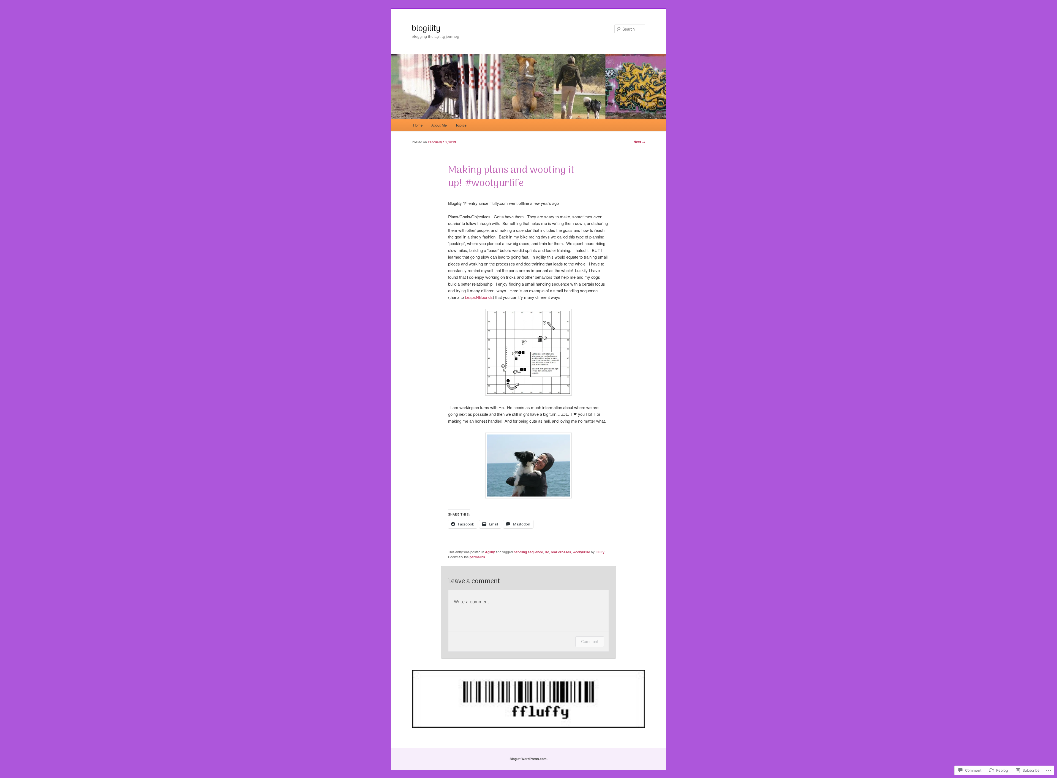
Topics (461, 125)
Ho (547, 551)
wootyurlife (581, 551)
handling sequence (528, 551)
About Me (439, 125)
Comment (589, 641)
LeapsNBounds (479, 297)
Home (418, 125)
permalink (477, 556)
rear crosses (561, 551)
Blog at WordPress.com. (528, 758)
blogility (426, 29)
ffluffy (599, 551)
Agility (490, 551)
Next (639, 141)
